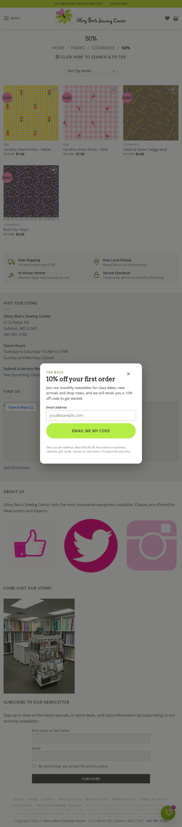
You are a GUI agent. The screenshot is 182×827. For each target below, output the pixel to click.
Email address (56, 407)
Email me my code (91, 430)
